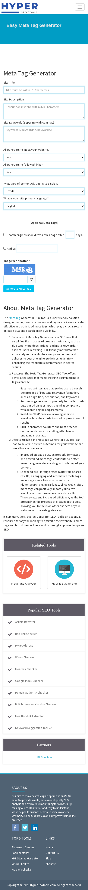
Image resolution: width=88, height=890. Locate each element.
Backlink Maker (20, 853)
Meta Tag (14, 318)
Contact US (52, 853)
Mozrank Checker (26, 669)
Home (49, 847)
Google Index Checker (29, 681)
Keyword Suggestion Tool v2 (33, 728)
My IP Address (24, 645)
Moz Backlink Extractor (29, 716)
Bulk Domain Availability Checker (35, 704)
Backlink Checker (26, 634)
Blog (48, 858)
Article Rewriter (25, 622)
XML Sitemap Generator (25, 858)
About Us (51, 864)
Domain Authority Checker (31, 692)
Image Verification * (16, 261)
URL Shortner (44, 757)
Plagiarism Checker (23, 847)
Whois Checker (24, 657)
